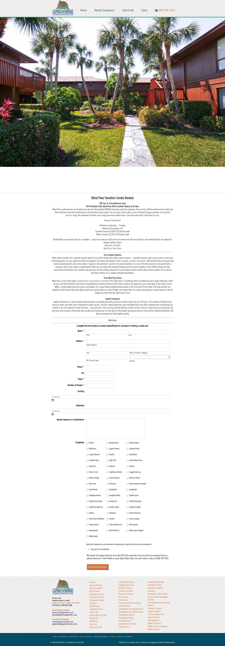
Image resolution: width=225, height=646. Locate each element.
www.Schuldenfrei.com (62, 612)
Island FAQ (73, 637)
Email (156, 10)
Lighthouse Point (126, 582)
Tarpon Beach (94, 524)
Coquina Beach (94, 454)
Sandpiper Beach (95, 495)
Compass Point (134, 448)
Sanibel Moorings (135, 501)
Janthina (112, 466)
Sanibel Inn (113, 501)
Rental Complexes (104, 10)
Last (130, 335)
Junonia (132, 466)
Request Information (112, 220)
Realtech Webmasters (166, 642)
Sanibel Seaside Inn (96, 507)
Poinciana (112, 484)
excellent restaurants (137, 261)
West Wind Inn (114, 530)
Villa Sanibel (133, 524)
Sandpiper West (114, 495)
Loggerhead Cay (135, 472)
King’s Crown (93, 472)
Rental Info (63, 637)
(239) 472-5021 (73, 603)
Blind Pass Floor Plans (112, 248)
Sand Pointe (93, 489)
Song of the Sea (134, 513)
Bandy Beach (113, 443)
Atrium (91, 443)
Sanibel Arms (133, 495)
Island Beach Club (135, 460)
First (88, 335)
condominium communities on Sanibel (92, 281)
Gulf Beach (133, 454)
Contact (113, 637)
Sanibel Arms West (95, 501)
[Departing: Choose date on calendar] (52, 414)
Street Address (91, 345)
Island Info (128, 10)
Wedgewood (93, 530)
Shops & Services (86, 637)
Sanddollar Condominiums (130, 612)
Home (83, 10)
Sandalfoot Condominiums (130, 609)
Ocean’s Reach (114, 478)
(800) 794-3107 (58, 603)
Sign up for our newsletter (100, 549)
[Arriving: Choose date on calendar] (52, 400)
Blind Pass (92, 448)
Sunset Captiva (134, 519)
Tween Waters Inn (115, 524)
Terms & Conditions (125, 637)
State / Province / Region (138, 353)
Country (132, 361)
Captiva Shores (114, 448)
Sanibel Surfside (135, 507)
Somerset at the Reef (157, 594)
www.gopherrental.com (62, 622)
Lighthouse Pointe (115, 472)
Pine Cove (92, 484)
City (87, 353)
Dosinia (111, 454)
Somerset (112, 513)
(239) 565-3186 (66, 605)
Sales (144, 10)
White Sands (93, 536)
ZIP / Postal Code (92, 360)
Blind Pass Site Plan (112, 245)
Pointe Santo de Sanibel (137, 484)
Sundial (111, 519)
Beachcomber (134, 443)
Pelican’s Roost (134, 478)
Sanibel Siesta (114, 507)
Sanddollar (133, 489)
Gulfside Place (94, 460)
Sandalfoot (113, 489)
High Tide (112, 460)
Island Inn (92, 466)
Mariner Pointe (94, 478)
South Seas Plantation (96, 519)
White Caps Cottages (136, 530)
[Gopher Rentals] (63, 8)
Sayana (91, 513)
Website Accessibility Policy (129, 642)
